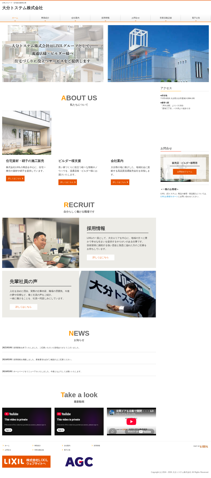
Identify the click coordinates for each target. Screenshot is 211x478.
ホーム (15, 18)
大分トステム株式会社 (22, 8)
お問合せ (136, 18)
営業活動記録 (166, 18)
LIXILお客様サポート (169, 196)
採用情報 (105, 18)
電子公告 (196, 18)
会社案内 (75, 18)
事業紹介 (45, 18)
